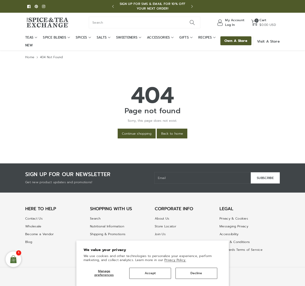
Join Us (160, 234)
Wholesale (33, 226)
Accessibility (228, 234)
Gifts (184, 37)
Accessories (158, 37)
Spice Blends (54, 37)
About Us (162, 218)
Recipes (205, 37)
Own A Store (235, 40)
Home (29, 57)
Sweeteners (127, 37)
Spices (81, 37)
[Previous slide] (113, 6)
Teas (29, 37)
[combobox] (144, 22)
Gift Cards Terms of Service (241, 249)
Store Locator (165, 226)
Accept (150, 273)
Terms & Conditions (234, 242)
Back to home (172, 133)
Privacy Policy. (175, 260)
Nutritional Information (107, 226)
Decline (196, 273)
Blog (28, 242)
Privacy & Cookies (233, 218)
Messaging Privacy (233, 226)
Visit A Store (268, 41)
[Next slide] (192, 6)
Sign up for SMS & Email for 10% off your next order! (153, 6)
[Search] (192, 22)
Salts (102, 37)
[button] (263, 22)
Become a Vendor (39, 234)
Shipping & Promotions (107, 234)
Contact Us (34, 218)
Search (95, 218)
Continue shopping (136, 133)
